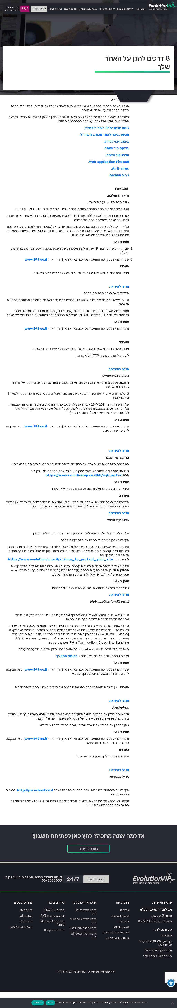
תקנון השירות (121, 926)
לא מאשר (38, 1002)
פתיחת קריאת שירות (117, 937)
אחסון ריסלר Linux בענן (83, 928)
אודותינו (124, 910)
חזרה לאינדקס (119, 286)
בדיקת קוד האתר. (116, 148)
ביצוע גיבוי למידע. (116, 141)
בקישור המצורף (67, 656)
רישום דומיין (25, 910)
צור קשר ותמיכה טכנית (116, 932)
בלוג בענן (124, 921)
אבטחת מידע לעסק (21, 926)
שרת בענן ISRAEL (54, 910)
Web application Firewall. (108, 162)
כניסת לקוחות (39, 8)
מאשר (50, 1002)
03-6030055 (12, 10)
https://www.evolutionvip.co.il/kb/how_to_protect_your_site (60, 559)
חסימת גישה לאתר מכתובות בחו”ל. (104, 135)
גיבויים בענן (26, 921)
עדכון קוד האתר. (117, 155)
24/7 (25, 9)
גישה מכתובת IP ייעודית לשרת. (106, 128)
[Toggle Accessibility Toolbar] (171, 983)
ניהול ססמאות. (119, 175)
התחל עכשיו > (88, 849)
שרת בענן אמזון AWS (52, 915)
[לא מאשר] (172, 1003)
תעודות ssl (26, 915)
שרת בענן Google (54, 930)
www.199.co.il (36, 259)
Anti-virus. (120, 168)
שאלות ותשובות (120, 915)
